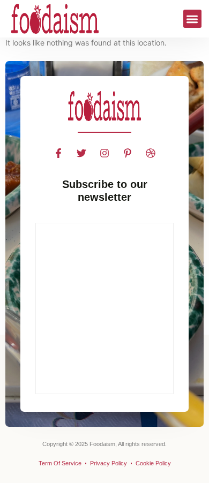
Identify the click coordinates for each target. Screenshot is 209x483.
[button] (192, 19)
